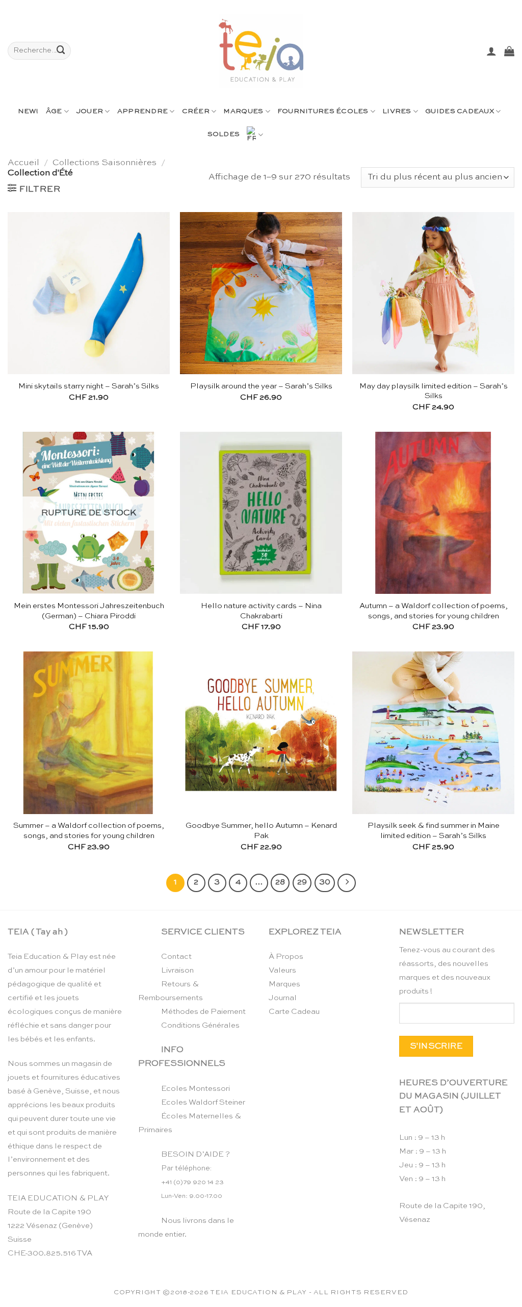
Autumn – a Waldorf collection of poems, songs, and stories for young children (433, 611)
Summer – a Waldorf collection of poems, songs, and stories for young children (88, 831)
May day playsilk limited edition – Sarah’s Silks (433, 391)
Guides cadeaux (459, 111)
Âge (54, 111)
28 (280, 882)
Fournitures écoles (323, 111)
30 (324, 882)
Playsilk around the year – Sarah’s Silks (261, 386)
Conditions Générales (200, 1025)
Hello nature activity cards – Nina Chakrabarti (261, 611)
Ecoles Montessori (195, 1088)
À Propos (286, 956)
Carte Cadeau (294, 1011)
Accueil (23, 163)
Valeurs (282, 970)
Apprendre (142, 111)
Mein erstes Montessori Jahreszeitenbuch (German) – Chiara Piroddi (89, 611)
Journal (283, 998)
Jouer (89, 111)
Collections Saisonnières (104, 163)
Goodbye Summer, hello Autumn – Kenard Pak (261, 831)
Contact (176, 956)
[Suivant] (346, 883)
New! (28, 111)
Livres (396, 111)
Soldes (223, 134)
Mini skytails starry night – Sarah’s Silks (88, 386)
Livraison (177, 970)
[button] (491, 51)
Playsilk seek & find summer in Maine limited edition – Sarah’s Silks (434, 831)
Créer (196, 111)
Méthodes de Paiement (203, 1011)
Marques (243, 111)
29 (302, 882)
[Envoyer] (61, 51)
